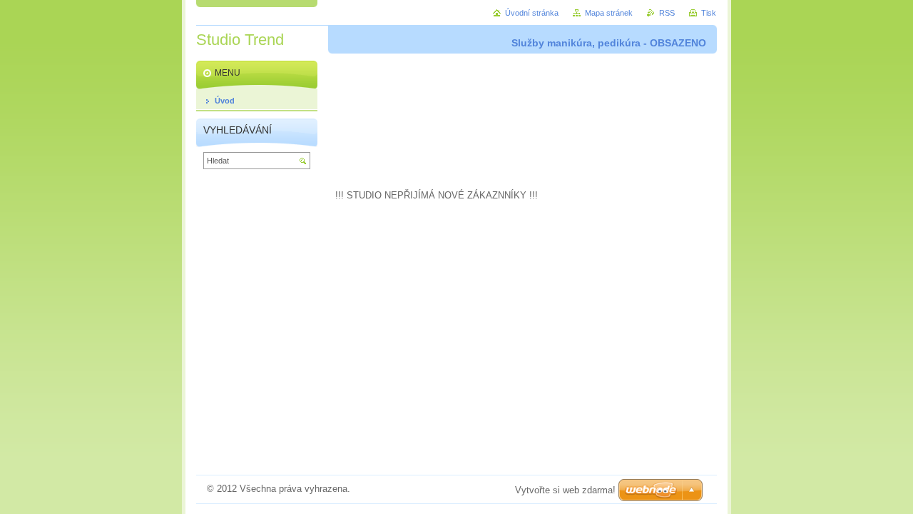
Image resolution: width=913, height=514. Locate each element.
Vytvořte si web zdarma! (565, 490)
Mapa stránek (609, 13)
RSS (667, 13)
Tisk (708, 13)
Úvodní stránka (531, 13)
